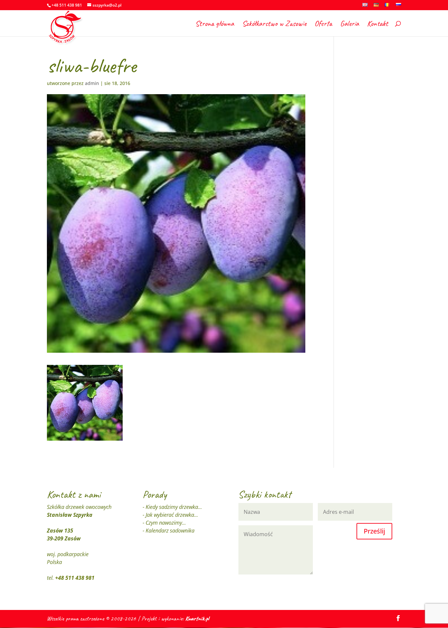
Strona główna (214, 24)
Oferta (323, 24)
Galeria (349, 24)
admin (92, 83)
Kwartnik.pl (197, 618)
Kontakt (377, 24)
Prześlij (374, 531)
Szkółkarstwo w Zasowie (274, 24)
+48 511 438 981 (74, 577)
